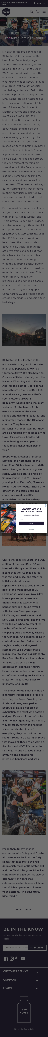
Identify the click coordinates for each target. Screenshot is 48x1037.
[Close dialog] (45, 505)
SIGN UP (31, 523)
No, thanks (31, 529)
